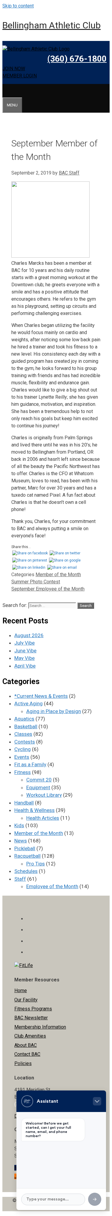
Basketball (25, 726)
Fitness (22, 772)
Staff (20, 879)
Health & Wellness (34, 810)
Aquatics (24, 719)
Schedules (26, 871)
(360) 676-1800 (77, 59)
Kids (19, 825)
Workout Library (44, 795)
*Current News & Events (41, 696)
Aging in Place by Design (53, 711)
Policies (23, 1063)
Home (20, 990)
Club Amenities (30, 1036)
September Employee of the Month (48, 589)
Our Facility (26, 1000)
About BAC (25, 1045)
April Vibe (25, 666)
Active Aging (28, 703)
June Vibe (25, 651)
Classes (23, 734)
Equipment (38, 787)
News (20, 841)
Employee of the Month (52, 886)
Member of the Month (58, 574)
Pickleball (24, 848)
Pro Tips (35, 864)
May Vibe (24, 658)
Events (21, 757)
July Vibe (24, 643)
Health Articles (42, 818)
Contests (24, 742)
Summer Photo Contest (35, 582)
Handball (24, 803)
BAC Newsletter (31, 1018)
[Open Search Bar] (6, 91)
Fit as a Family (30, 764)
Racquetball (27, 856)
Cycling (22, 749)
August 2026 (29, 635)
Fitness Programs (33, 1009)
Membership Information (40, 1027)
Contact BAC (27, 1054)
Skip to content (18, 6)
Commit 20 (39, 780)
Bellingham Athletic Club (51, 25)
